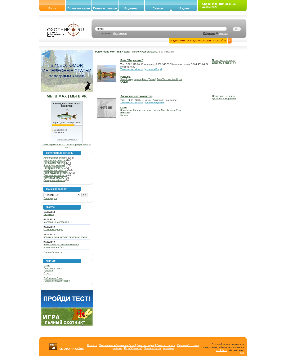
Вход (242, 352)
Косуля (156, 110)
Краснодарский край (54, 165)
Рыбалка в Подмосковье (57, 280)
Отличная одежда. (53, 229)
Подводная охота (53, 268)
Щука (179, 79)
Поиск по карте (78, 8)
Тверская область (53, 167)
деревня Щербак (154, 102)
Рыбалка (48, 270)
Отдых (47, 273)
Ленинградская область (56, 173)
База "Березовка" (131, 60)
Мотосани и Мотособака (56, 222)
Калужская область (54, 178)
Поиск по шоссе (105, 8)
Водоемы (131, 8)
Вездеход (49, 214)
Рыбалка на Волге (53, 278)
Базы (52, 8)
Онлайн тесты (152, 348)
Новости (92, 345)
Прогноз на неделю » (67, 140)
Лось (163, 110)
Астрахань (120, 33)
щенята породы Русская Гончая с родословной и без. (61, 245)
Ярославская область (55, 175)
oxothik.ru (221, 350)
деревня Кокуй (153, 69)
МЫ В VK (78, 96)
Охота (47, 265)
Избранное (209, 33)
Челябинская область (55, 170)
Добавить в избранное (224, 62)
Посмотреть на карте (223, 60)
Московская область (55, 160)
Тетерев (171, 110)
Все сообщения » (53, 252)
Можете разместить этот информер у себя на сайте (67, 145)
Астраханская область (56, 157)
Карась (138, 79)
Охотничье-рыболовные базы (117, 345)
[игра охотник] (67, 325)
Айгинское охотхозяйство (136, 96)
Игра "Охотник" (133, 348)
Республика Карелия (55, 162)
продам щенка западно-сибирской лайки (65, 237)
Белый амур (126, 79)
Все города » (50, 198)
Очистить (223, 33)
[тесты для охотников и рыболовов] (67, 306)
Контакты (168, 348)
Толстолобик (169, 79)
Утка (178, 110)
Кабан (149, 110)
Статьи (158, 8)
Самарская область (54, 180)
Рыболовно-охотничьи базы (112, 51)
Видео (184, 8)
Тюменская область (144, 51)
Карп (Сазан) (149, 79)
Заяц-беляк (126, 110)
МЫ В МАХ (57, 96)
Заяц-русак (139, 110)
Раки (159, 79)
